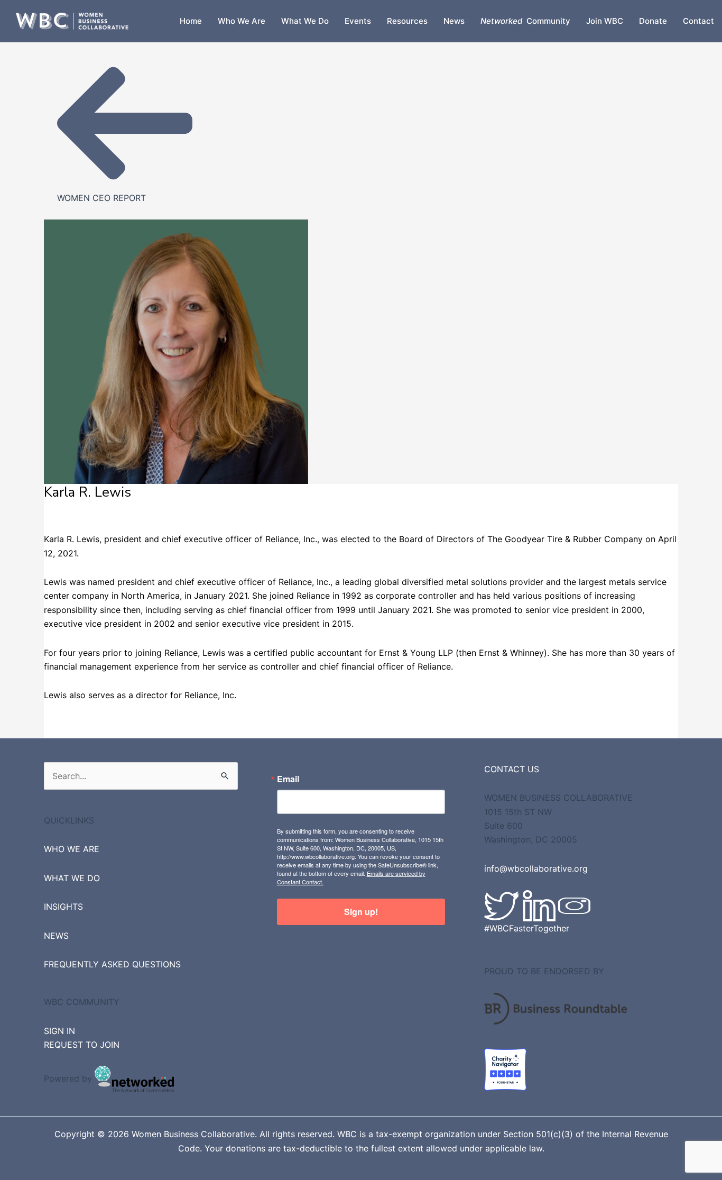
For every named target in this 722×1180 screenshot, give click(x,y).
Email (288, 779)
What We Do (305, 21)
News (454, 21)
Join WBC (604, 21)
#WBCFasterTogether (526, 928)
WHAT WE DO (72, 878)
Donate (653, 21)
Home (191, 21)
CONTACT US (511, 769)
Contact (698, 21)
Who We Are (241, 21)
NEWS (56, 935)
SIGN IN (59, 1031)
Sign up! (361, 911)
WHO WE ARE (71, 849)
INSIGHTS (63, 906)
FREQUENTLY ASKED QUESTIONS (112, 964)
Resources (407, 21)
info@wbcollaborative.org (536, 868)
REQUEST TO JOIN (81, 1044)
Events (358, 21)
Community (525, 21)
